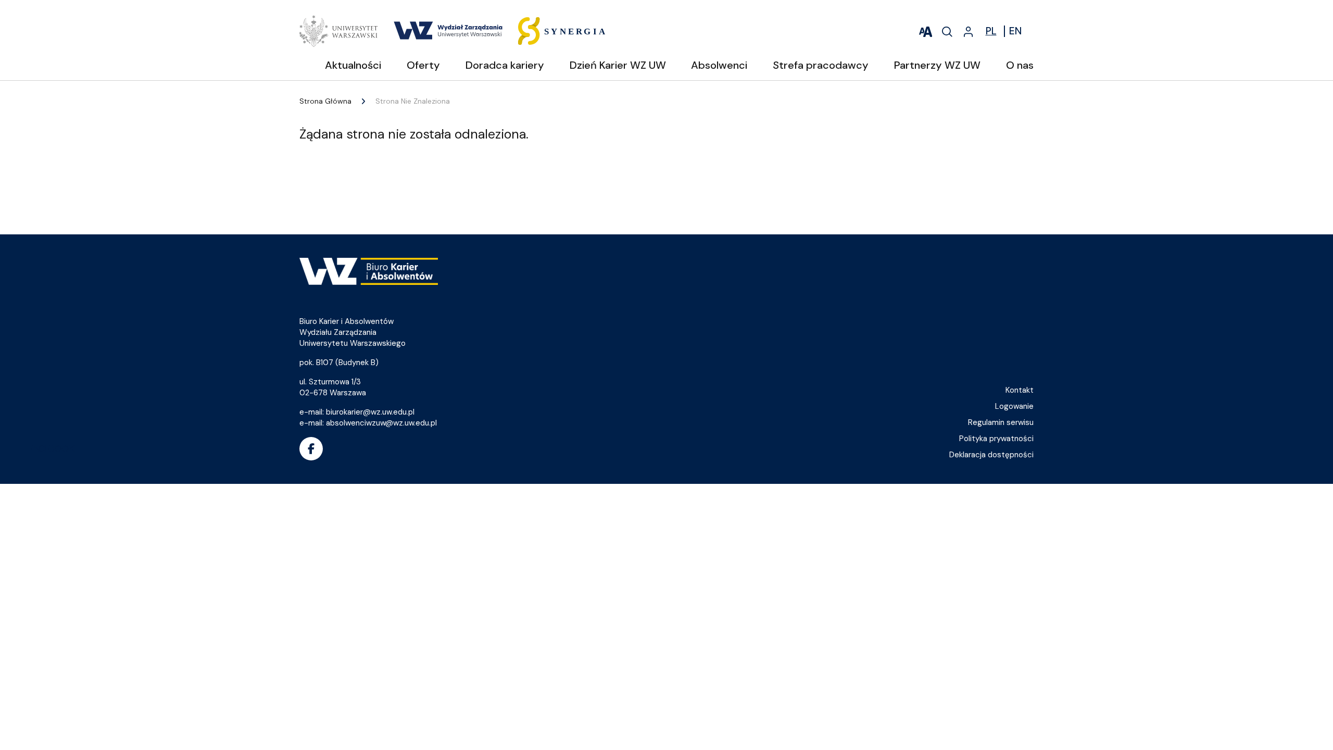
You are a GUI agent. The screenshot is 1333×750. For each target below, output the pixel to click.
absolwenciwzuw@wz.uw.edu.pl (381, 423)
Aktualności (353, 65)
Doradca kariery (505, 65)
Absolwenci (719, 65)
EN (1015, 31)
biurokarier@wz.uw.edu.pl (370, 412)
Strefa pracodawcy (821, 65)
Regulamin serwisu (1001, 422)
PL (991, 31)
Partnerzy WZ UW (937, 65)
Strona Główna (325, 101)
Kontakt (1019, 390)
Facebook (311, 448)
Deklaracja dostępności (991, 454)
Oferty (423, 65)
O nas (1020, 65)
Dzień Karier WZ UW (618, 65)
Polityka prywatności (996, 438)
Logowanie (1014, 406)
